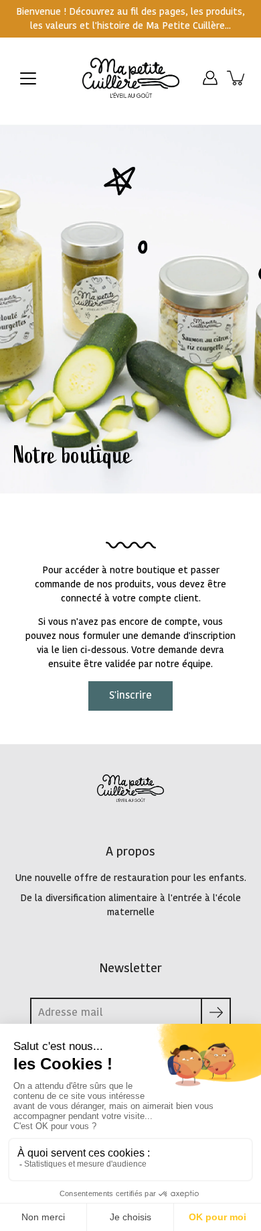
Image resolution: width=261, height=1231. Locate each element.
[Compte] (210, 78)
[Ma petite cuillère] (130, 77)
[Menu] (28, 78)
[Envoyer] (216, 1013)
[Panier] (237, 78)
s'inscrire (130, 695)
